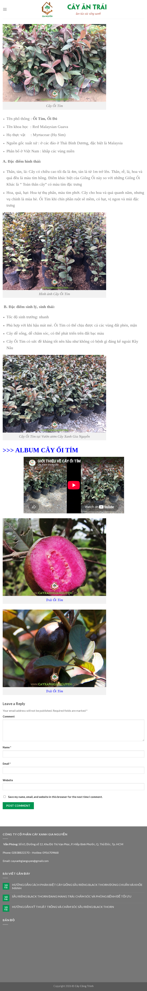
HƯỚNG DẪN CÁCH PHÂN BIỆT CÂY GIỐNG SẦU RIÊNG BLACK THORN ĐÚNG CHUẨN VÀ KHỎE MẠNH (77, 886)
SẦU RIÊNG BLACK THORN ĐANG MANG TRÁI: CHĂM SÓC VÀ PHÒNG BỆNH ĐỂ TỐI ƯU (71, 896)
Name (7, 747)
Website (8, 780)
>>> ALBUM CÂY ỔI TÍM (40, 450)
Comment (9, 716)
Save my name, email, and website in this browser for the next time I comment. (55, 796)
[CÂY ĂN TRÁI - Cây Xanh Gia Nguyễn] (73, 9)
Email (7, 763)
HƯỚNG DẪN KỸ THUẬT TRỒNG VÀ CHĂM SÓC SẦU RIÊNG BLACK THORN (63, 906)
